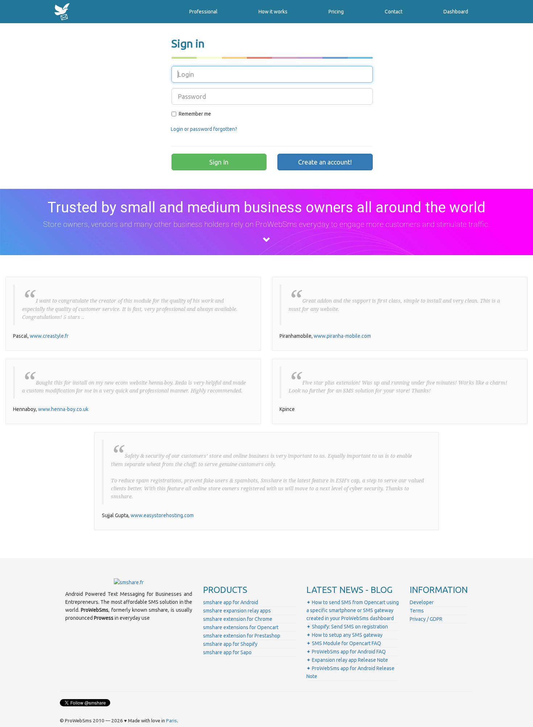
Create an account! (325, 162)
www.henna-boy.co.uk (63, 409)
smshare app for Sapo (227, 652)
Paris (171, 720)
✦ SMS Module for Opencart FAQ (343, 643)
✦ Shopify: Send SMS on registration (347, 627)
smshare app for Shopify (230, 644)
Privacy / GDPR (426, 619)
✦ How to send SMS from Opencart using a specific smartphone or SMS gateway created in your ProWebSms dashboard (352, 610)
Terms (417, 611)
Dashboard (455, 11)
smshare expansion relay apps (237, 611)
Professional (203, 11)
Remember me (195, 114)
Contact (393, 11)
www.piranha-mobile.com (342, 336)
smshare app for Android (230, 602)
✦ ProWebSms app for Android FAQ (346, 652)
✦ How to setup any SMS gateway (344, 635)
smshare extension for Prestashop (241, 636)
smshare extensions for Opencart (240, 627)
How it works (273, 11)
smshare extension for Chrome (237, 619)
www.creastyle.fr (49, 336)
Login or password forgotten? (204, 129)
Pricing (336, 11)
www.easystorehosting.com (162, 515)
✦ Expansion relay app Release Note (347, 660)
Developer (422, 602)
